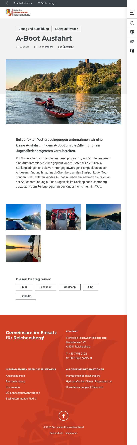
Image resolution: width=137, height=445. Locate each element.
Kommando (13, 387)
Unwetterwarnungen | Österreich (84, 387)
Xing (90, 287)
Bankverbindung (15, 381)
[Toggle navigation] (132, 12)
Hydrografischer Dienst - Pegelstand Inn (89, 381)
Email (24, 287)
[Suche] (132, 23)
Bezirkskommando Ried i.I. (21, 398)
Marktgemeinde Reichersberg (83, 375)
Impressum (71, 433)
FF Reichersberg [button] (46, 3)
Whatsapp (70, 287)
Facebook (45, 287)
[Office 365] (132, 50)
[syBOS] (132, 41)
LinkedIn (26, 296)
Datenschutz (56, 433)
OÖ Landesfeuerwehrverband (23, 392)
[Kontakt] (132, 32)
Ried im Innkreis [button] (22, 3)
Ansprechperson (15, 375)
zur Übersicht (66, 46)
